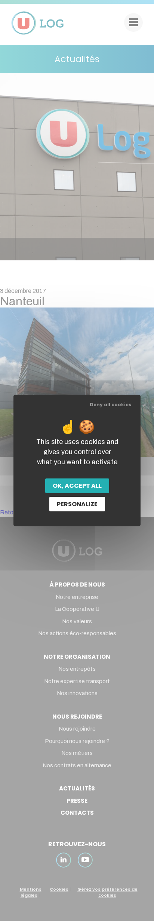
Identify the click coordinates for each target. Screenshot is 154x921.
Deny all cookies (110, 404)
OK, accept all (77, 485)
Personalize (77, 504)
